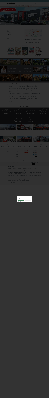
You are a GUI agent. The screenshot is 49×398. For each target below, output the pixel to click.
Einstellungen (28, 200)
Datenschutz (18, 201)
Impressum (21, 201)
